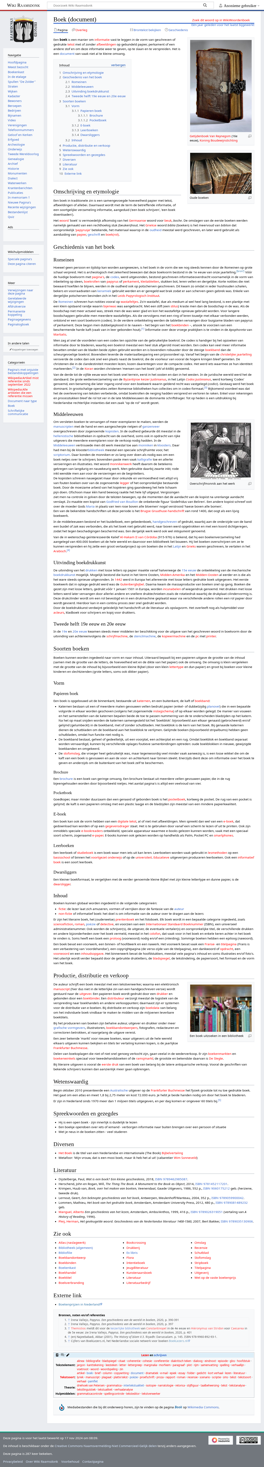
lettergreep (135, 1365)
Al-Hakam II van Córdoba (138, 537)
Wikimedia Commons (203, 1407)
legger (124, 483)
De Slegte (216, 1058)
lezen (228, 1373)
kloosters (164, 445)
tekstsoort (244, 1377)
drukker (162, 994)
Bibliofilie (65, 1253)
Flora (130, 1257)
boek (90, 1373)
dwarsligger (61, 884)
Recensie (200, 1248)
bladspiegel (161, 958)
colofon (155, 933)
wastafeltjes (129, 301)
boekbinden (180, 325)
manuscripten (63, 426)
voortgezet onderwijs (106, 857)
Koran (89, 368)
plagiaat (107, 1377)
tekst (70, 44)
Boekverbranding (71, 1283)
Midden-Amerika (172, 575)
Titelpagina (202, 1268)
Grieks (191, 546)
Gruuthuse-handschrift (168, 511)
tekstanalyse (237, 1385)
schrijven (160, 1355)
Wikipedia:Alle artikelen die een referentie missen (20, 392)
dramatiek (152, 1373)
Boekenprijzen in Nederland (79, 1304)
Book (178, 1407)
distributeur (115, 998)
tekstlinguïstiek (86, 1389)
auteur (179, 909)
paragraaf (179, 1365)
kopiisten (112, 431)
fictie (62, 909)
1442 (118, 579)
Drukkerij (133, 1248)
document (67, 53)
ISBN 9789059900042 (227, 1198)
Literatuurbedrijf (138, 1283)
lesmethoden (217, 852)
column (107, 1373)
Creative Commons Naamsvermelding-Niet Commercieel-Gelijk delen (106, 1446)
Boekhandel (67, 1272)
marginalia (150, 1365)
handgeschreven (165, 521)
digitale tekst (127, 821)
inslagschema (163, 711)
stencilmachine (145, 636)
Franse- (210, 944)
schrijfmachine (117, 636)
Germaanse (137, 220)
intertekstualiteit (134, 1385)
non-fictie (65, 913)
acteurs (58, 612)
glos (232, 1361)
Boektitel (65, 1277)
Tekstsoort (67, 1377)
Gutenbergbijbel (132, 584)
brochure (66, 779)
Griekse (151, 225)
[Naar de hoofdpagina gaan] (23, 29)
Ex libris (132, 1253)
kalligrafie (144, 459)
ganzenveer (151, 426)
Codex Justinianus (198, 379)
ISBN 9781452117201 (211, 1184)
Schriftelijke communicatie (18, 412)
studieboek (85, 852)
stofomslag (72, 753)
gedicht (201, 1373)
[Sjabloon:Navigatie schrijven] (57, 1355)
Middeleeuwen (64, 445)
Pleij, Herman (68, 1221)
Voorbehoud (70, 1461)
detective (107, 924)
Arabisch (59, 551)
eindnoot (210, 1361)
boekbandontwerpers (122, 1028)
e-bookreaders (92, 831)
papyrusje (83, 230)
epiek (173, 1373)
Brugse (145, 511)
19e (64, 631)
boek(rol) (112, 234)
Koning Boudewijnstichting (219, 140)
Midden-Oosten (207, 575)
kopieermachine (174, 636)
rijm (196, 1365)
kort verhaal (215, 1373)
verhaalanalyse (123, 1389)
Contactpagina (93, 1461)
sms (225, 1377)
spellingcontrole (114, 1394)
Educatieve (161, 857)
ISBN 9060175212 (216, 1188)
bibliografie (93, 1361)
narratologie (165, 1385)
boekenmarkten (219, 1054)
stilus (174, 306)
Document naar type (22, 401)
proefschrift (147, 1377)
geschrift (94, 234)
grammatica (114, 1385)
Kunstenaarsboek (139, 1272)
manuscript (61, 989)
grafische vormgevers (69, 1028)
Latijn (177, 546)
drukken (91, 570)
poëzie (91, 924)
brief (98, 1373)
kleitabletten (150, 281)
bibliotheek (96, 450)
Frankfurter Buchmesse (70, 1048)
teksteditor (133, 1394)
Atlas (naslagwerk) (72, 1242)
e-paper (97, 835)
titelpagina (229, 944)
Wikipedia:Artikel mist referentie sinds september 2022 (23, 381)
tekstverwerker (151, 1394)
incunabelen (172, 589)
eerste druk (110, 1064)
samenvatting (209, 1365)
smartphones (223, 835)
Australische (119, 1090)
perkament (131, 281)
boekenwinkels (64, 1058)
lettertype (176, 667)
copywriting (121, 1373)
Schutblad (201, 1253)
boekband (212, 350)
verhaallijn (237, 1365)
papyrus (112, 281)
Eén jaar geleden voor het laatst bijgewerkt (222, 25)
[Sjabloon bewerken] (68, 1355)
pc (197, 636)
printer (211, 636)
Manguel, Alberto (71, 1212)
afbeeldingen (106, 44)
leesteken (111, 1365)
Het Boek (65, 1153)
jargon (81, 1365)
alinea (80, 1361)
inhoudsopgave (92, 953)
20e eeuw (80, 631)
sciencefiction (63, 924)
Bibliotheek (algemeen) (76, 1248)
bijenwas (109, 306)
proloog (115, 938)
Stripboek (201, 1263)
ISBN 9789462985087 (171, 1179)
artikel (81, 1373)
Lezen (145, 1355)
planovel (213, 706)
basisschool (61, 857)
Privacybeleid (13, 1461)
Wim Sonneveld (185, 1158)
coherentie (133, 1361)
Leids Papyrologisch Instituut (138, 296)
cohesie (147, 1361)
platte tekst (121, 1377)
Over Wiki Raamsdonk (42, 1461)
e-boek (228, 821)
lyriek (80, 1377)
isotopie (151, 1385)
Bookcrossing (136, 1242)
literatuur (239, 1373)
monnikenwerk (121, 464)
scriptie (216, 1377)
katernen (143, 701)
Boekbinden (67, 1263)
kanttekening (95, 1365)
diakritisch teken (181, 1361)
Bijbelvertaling (172, 1153)
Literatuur (133, 1277)
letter (122, 1365)
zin (121, 1369)
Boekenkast (67, 1268)
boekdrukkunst (64, 575)
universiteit (144, 857)
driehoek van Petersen (91, 1385)
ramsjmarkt (144, 1058)
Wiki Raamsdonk (23, 5)
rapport (170, 1377)
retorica (180, 1385)
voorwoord (61, 953)
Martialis (59, 334)
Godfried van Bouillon (122, 502)
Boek (11, 406)
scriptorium (61, 455)
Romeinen (65, 301)
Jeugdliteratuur (137, 1268)
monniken (145, 445)
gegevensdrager (117, 826)
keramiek (104, 291)
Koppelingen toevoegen (25, 349)
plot (189, 1365)
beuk (168, 220)
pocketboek (176, 799)
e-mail (164, 1373)
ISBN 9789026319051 (207, 1212)
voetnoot (82, 1369)
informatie (102, 39)
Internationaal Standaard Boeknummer (174, 924)
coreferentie (161, 1361)
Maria (90, 506)
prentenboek (125, 919)
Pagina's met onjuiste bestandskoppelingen (23, 371)
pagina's (98, 277)
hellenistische (63, 436)
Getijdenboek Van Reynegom (210, 136)
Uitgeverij (201, 1272)
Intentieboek (135, 1263)
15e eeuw (189, 570)
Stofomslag (202, 1257)
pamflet (93, 1381)
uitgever (85, 994)
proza (160, 1377)
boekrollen (92, 281)
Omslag (200, 1242)
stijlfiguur (193, 1385)
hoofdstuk (243, 1361)
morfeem (165, 1365)
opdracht (226, 949)
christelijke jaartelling (236, 354)
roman (79, 924)
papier (81, 234)
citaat (121, 1361)
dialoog (198, 1361)
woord (64, 220)
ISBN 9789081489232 (232, 1202)
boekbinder (91, 998)
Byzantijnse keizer (136, 379)
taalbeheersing (210, 1385)
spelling (224, 1365)
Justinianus (158, 379)
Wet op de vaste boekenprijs (215, 1277)
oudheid (155, 230)
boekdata (152, 1008)
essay (181, 1373)
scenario (205, 1377)
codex (114, 277)
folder (191, 1373)
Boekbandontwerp (72, 1257)
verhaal (81, 1381)
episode (223, 1361)
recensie (192, 1377)
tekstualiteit (105, 1389)
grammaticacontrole (89, 1394)
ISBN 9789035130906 (237, 1221)
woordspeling (109, 1369)
